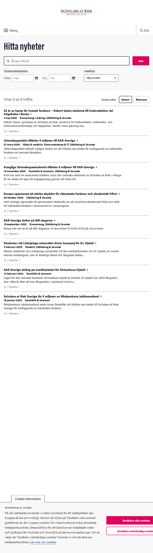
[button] (68, 30)
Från (7, 78)
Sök (140, 61)
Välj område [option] (93, 78)
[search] (66, 60)
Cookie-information (28, 499)
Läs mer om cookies (43, 542)
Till (45, 78)
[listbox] (101, 78)
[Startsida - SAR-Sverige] (76, 12)
